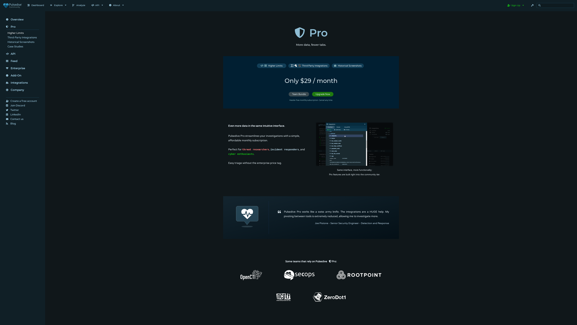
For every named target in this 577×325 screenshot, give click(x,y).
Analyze (80, 5)
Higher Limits (275, 65)
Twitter (14, 110)
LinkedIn (15, 114)
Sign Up (515, 5)
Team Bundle (299, 94)
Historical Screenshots (350, 65)
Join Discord (17, 105)
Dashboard (37, 5)
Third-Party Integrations (314, 65)
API (97, 5)
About (116, 5)
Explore (58, 5)
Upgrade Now (323, 94)
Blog (13, 123)
